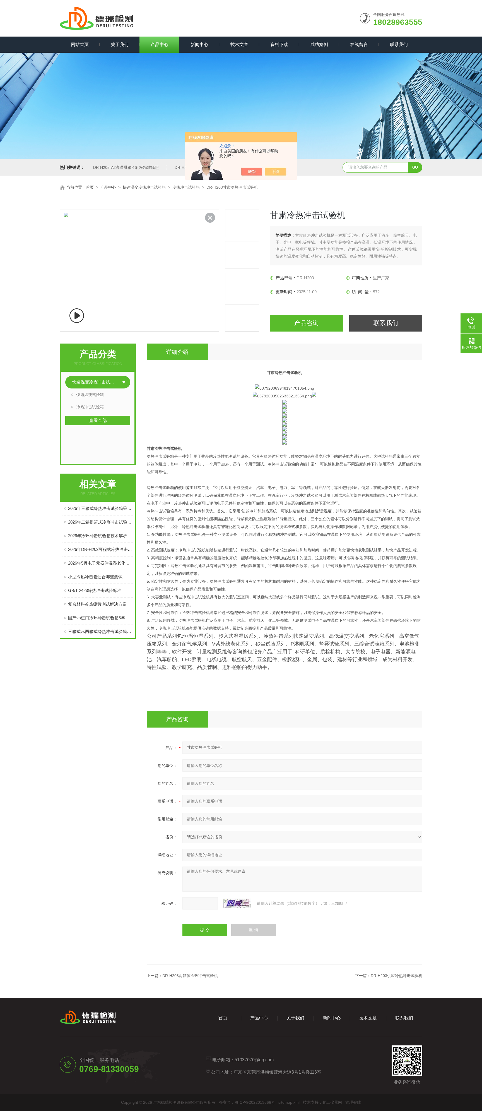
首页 (90, 187)
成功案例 (319, 44)
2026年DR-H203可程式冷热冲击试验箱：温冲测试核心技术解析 (100, 549)
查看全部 (98, 420)
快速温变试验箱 (90, 394)
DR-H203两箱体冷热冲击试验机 (190, 975)
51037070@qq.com (254, 1059)
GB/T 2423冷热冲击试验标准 (94, 590)
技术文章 (239, 44)
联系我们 (399, 44)
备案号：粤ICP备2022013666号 (247, 1102)
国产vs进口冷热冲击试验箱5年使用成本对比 (100, 617)
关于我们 (120, 44)
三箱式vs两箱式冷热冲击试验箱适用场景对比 (100, 631)
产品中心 (159, 44)
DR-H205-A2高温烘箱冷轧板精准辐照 (126, 167)
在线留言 (359, 44)
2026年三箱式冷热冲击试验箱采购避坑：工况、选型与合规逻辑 (100, 508)
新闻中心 (199, 44)
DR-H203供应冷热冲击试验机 (396, 975)
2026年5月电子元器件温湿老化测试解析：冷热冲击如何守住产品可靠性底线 (100, 563)
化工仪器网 (332, 1102)
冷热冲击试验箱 (186, 187)
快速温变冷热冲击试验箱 (144, 187)
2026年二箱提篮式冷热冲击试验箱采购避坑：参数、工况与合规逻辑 (100, 522)
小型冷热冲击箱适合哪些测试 (95, 576)
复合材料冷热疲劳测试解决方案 (97, 604)
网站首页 (80, 44)
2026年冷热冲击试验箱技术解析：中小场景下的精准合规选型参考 (100, 535)
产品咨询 (306, 323)
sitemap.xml (289, 1102)
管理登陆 (353, 1102)
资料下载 (279, 44)
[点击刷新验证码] (237, 903)
